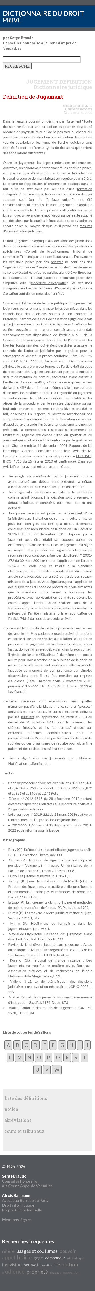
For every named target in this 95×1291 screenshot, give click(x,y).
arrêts (57, 293)
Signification (40, 763)
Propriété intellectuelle (22, 1210)
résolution (66, 1264)
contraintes (61, 727)
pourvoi (31, 1264)
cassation (46, 1265)
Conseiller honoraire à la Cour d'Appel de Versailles (27, 1181)
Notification (17, 763)
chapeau (55, 1272)
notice (11, 1109)
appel (8, 1257)
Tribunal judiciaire (43, 277)
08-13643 (83, 456)
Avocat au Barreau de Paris (25, 1200)
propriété (37, 1272)
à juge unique (59, 199)
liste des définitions (25, 1098)
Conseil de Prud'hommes (46, 251)
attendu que (75, 1258)
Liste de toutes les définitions (27, 1032)
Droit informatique (18, 1205)
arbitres (57, 262)
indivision (12, 1264)
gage (38, 1257)
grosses (85, 706)
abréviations (18, 1120)
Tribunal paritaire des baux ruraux (45, 256)
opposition (71, 1272)
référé (86, 178)
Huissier (85, 758)
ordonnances (81, 162)
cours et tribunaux (24, 1131)
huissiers (27, 717)
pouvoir (67, 1251)
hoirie (24, 1257)
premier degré (74, 126)
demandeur (55, 1257)
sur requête (64, 178)
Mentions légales (17, 1219)
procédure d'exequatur (48, 283)
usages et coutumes (37, 1251)
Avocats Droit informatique (78, 110)
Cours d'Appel (54, 288)
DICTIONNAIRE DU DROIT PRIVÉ (43, 16)
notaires (40, 711)
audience (13, 1271)
